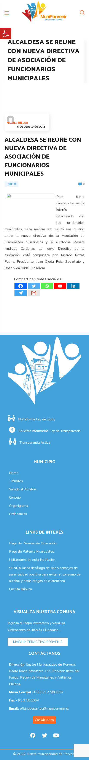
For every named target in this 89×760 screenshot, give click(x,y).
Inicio (11, 184)
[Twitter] (34, 286)
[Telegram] (20, 293)
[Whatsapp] (47, 286)
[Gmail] (34, 293)
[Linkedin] (73, 286)
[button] (5, 33)
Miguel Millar (17, 123)
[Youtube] (60, 286)
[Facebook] (20, 286)
